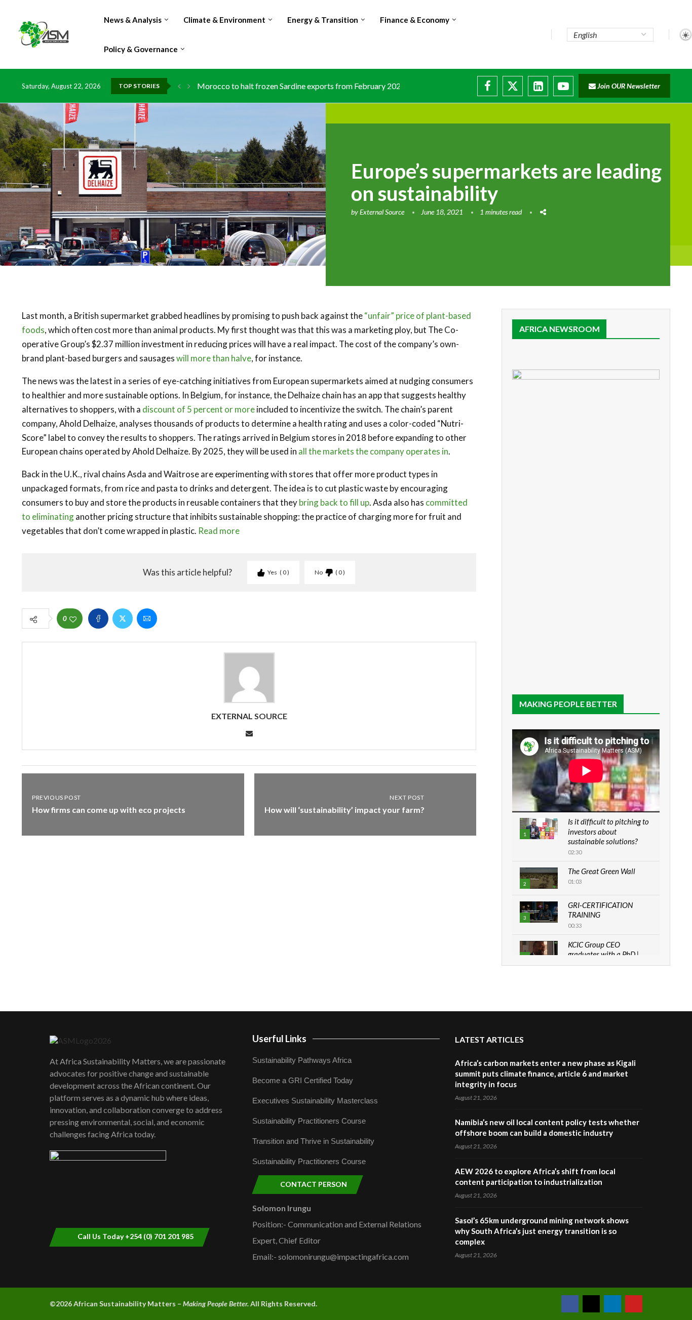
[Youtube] (563, 86)
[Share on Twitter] (122, 618)
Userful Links (279, 1038)
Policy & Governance (141, 49)
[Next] (189, 86)
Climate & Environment (224, 19)
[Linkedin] (538, 86)
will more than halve (213, 358)
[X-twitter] (591, 1303)
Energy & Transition (322, 19)
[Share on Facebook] (98, 618)
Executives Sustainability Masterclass (315, 1100)
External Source (382, 212)
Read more (219, 530)
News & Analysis (133, 19)
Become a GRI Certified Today (302, 1080)
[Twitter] (513, 86)
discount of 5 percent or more (198, 409)
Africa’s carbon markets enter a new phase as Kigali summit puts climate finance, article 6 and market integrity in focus (545, 1073)
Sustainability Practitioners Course (309, 1121)
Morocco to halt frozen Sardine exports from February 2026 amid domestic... (330, 86)
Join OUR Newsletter (628, 85)
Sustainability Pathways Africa (302, 1060)
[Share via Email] (147, 618)
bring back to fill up (334, 502)
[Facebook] (487, 86)
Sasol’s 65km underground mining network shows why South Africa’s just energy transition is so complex (542, 1231)
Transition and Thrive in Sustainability (313, 1141)
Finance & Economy (414, 19)
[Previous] (179, 86)
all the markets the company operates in (373, 451)
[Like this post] (72, 618)
